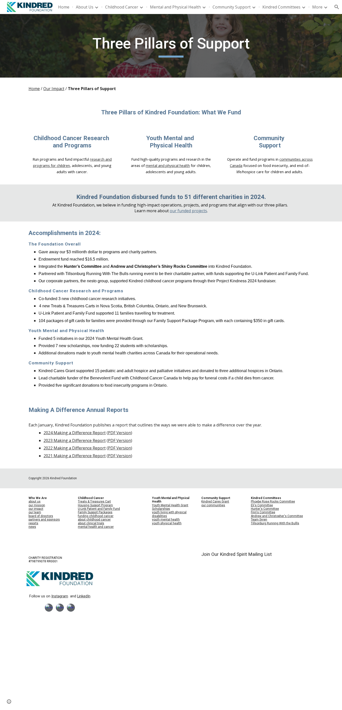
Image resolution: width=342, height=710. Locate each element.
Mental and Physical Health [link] (175, 7)
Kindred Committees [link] (281, 7)
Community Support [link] (232, 7)
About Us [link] (84, 7)
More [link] (317, 7)
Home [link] (63, 7)
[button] (9, 701)
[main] (171, 46)
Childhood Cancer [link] (121, 7)
